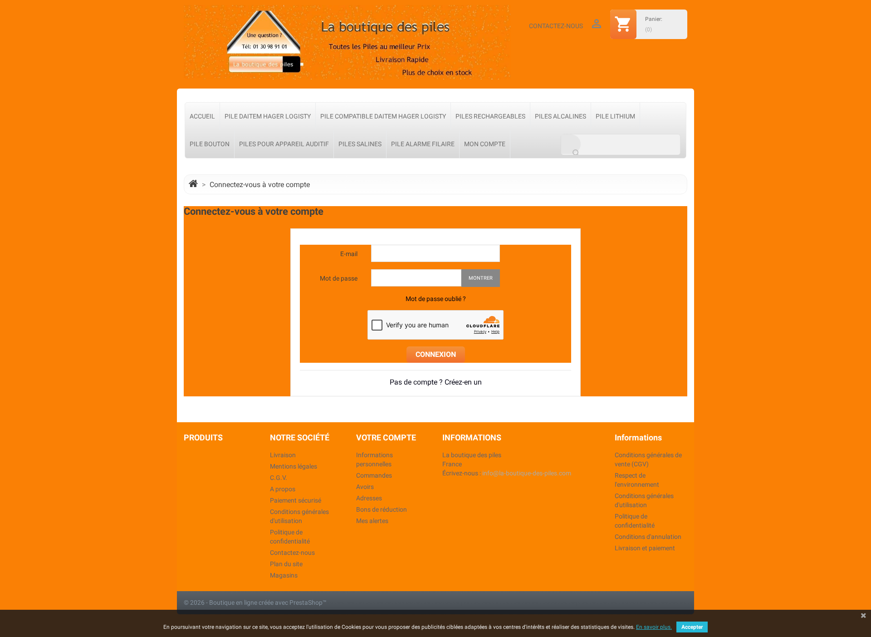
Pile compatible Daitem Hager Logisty (383, 116)
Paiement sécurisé (295, 500)
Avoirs (365, 486)
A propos (282, 489)
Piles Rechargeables (490, 116)
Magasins (284, 575)
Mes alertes (372, 520)
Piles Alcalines (560, 116)
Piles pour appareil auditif (284, 144)
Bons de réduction (381, 509)
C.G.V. (278, 477)
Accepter (692, 627)
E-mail (348, 253)
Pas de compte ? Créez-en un (436, 382)
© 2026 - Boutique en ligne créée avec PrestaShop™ (255, 602)
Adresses (369, 498)
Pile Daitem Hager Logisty (268, 116)
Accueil (202, 116)
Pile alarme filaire (423, 144)
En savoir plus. (654, 627)
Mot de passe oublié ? (436, 298)
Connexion (436, 354)
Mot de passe (338, 278)
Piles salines (360, 144)
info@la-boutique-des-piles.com (526, 473)
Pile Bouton (210, 144)
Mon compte (484, 144)
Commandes (374, 475)
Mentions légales (293, 466)
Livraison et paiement (645, 548)
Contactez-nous (556, 26)
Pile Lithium (615, 116)
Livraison (283, 455)
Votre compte (386, 437)
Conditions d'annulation (648, 536)
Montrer (481, 278)
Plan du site (286, 564)
